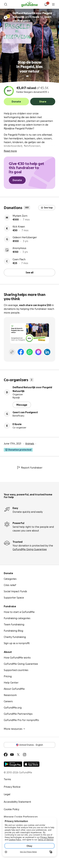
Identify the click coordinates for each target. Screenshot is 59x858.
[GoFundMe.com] (29, 4)
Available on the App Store (31, 764)
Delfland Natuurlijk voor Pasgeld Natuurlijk (32, 389)
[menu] (53, 4)
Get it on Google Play (13, 764)
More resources (13, 728)
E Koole (17, 424)
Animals (29, 443)
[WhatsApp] (29, 352)
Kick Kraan (19, 226)
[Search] (6, 4)
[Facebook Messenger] (38, 352)
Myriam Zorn (20, 215)
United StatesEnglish (31, 745)
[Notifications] (46, 4)
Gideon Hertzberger (25, 237)
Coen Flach (19, 259)
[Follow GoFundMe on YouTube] (12, 754)
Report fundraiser (31, 467)
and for (32, 17)
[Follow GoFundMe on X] (18, 754)
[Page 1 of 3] (27, 76)
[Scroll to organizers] (8, 16)
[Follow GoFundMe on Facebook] (6, 754)
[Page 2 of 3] (30, 76)
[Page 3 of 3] (32, 76)
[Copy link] (12, 352)
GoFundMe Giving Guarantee (30, 549)
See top (48, 207)
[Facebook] (21, 352)
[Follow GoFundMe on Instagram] (24, 754)
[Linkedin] (47, 352)
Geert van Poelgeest (25, 412)
